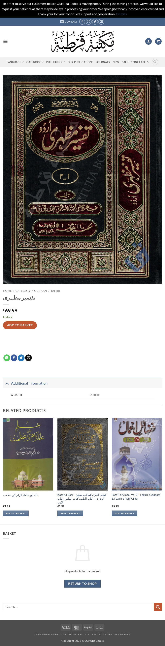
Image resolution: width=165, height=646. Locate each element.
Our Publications (80, 62)
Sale (125, 62)
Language (14, 62)
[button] (5, 41)
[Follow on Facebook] (82, 21)
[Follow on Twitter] (95, 21)
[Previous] (3, 471)
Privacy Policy (78, 634)
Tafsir (55, 290)
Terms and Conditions (50, 634)
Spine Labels (139, 62)
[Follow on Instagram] (89, 21)
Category (33, 62)
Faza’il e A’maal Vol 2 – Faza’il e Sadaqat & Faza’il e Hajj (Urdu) (136, 496)
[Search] (155, 62)
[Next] (162, 471)
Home (7, 290)
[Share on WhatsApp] (6, 357)
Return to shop (82, 583)
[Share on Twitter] (21, 357)
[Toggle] (7, 383)
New (116, 62)
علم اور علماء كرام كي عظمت (20, 495)
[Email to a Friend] (28, 357)
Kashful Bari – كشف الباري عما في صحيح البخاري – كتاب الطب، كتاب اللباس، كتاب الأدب (81, 498)
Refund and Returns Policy (111, 634)
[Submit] (158, 607)
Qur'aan (40, 290)
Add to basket (20, 325)
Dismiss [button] (121, 14)
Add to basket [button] (16, 513)
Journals (103, 62)
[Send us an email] (101, 21)
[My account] (148, 41)
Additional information (29, 383)
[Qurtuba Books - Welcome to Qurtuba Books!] (82, 41)
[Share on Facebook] (14, 357)
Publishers (54, 62)
